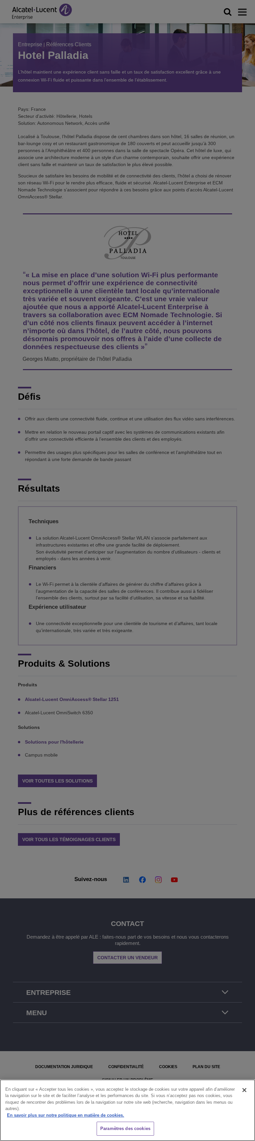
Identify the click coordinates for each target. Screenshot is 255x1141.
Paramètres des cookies (125, 1128)
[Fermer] (244, 1090)
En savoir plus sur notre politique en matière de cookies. (65, 1115)
